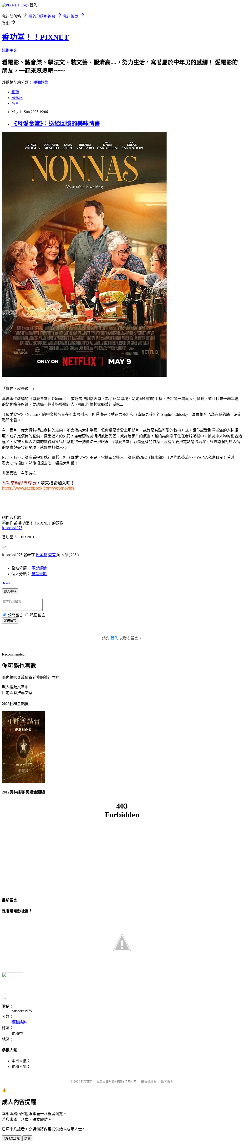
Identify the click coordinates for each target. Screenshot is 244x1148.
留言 (52, 555)
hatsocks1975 (12, 528)
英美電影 (39, 574)
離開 (27, 1138)
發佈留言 (10, 621)
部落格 (17, 98)
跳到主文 (9, 50)
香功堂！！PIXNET (35, 37)
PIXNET (86, 1081)
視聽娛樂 (41, 82)
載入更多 (10, 591)
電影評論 (39, 568)
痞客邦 (41, 555)
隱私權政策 (149, 1081)
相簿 (15, 92)
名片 (15, 103)
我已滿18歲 (12, 1138)
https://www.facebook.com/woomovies (38, 488)
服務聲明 (167, 1081)
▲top (6, 582)
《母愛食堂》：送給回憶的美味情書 (55, 123)
